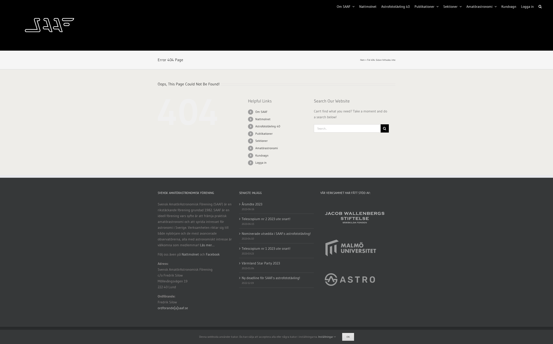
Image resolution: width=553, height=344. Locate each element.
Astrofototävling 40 (267, 126)
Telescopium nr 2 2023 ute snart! (266, 219)
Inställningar (326, 336)
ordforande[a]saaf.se (173, 308)
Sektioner (261, 141)
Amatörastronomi (266, 148)
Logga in (261, 163)
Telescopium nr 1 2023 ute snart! (266, 248)
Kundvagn (262, 155)
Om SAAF (261, 112)
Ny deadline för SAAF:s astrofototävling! (271, 278)
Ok (348, 336)
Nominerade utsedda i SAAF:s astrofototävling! (276, 233)
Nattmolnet (262, 119)
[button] (540, 6)
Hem (362, 59)
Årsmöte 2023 (252, 204)
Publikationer (264, 134)
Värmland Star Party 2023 (261, 263)
